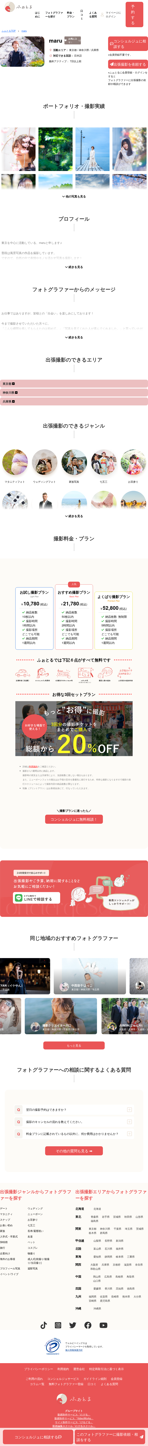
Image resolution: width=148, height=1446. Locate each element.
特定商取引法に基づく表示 (106, 1369)
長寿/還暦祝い (35, 1231)
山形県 (139, 1216)
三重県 (131, 1256)
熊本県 (126, 1296)
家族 (2, 1231)
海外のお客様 (7, 1259)
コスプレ (33, 1247)
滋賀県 (128, 1264)
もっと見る (74, 1045)
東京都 (7, 383)
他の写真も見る (75, 196)
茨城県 (140, 1228)
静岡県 (108, 1256)
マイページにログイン (113, 14)
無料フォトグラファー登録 (66, 1384)
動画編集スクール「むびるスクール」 (74, 1426)
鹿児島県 (105, 1300)
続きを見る (75, 267)
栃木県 (92, 1233)
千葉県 (117, 1228)
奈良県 (139, 1264)
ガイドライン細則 (94, 1379)
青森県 (94, 1216)
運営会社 (79, 1369)
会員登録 (116, 1379)
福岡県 (92, 1296)
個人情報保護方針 (74, 1349)
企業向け (5, 1253)
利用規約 (33, 766)
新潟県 (119, 1240)
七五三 (31, 1225)
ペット (31, 1242)
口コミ (81, 14)
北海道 (97, 1208)
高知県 (119, 1288)
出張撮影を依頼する (130, 64)
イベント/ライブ (9, 1274)
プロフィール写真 (10, 1268)
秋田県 (128, 1216)
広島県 (108, 1276)
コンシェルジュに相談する (130, 43)
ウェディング (35, 1208)
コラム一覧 (37, 1384)
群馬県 (104, 1233)
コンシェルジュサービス (63, 1379)
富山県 (97, 1248)
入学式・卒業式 (9, 1236)
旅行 (2, 1247)
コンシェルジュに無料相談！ (74, 819)
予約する (133, 14)
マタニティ (6, 1214)
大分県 (137, 1296)
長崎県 (115, 1296)
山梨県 (97, 1240)
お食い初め (6, 1225)
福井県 (119, 1248)
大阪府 (94, 1264)
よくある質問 (93, 14)
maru (24, 30)
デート (4, 1208)
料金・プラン (71, 14)
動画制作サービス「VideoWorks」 (74, 1418)
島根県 (119, 1276)
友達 (30, 1236)
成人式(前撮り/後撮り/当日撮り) (38, 1261)
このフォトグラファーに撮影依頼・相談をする (107, 1436)
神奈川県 (9, 392)
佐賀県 (104, 1296)
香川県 (108, 1288)
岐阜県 (119, 1256)
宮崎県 (92, 1300)
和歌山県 (95, 1268)
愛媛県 (97, 1288)
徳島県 (131, 1288)
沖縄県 (97, 1308)
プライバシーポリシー (38, 1369)
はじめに (37, 14)
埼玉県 (128, 1228)
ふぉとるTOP (9, 30)
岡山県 (97, 1276)
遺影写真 (33, 1268)
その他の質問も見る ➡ (74, 1150)
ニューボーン (35, 1214)
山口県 (97, 1280)
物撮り (31, 1253)
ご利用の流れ (34, 1379)
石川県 (108, 1248)
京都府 (116, 1264)
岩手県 (106, 1216)
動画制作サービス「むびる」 (74, 1414)
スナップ (5, 1219)
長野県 (108, 1240)
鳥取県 (130, 1276)
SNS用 (4, 1242)
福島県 (94, 1221)
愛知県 (97, 1256)
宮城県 (117, 1216)
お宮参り (33, 1219)
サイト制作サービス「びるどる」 (74, 1422)
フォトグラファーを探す (54, 14)
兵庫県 (7, 401)
